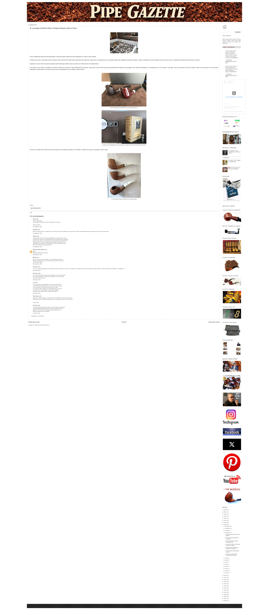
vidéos (228, 40)
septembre (227, 532)
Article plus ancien (214, 322)
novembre (227, 528)
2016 (225, 579)
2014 (225, 583)
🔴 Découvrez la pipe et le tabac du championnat (234, 168)
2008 (225, 596)
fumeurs (239, 39)
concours (224, 40)
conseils (236, 41)
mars (226, 568)
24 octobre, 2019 (36, 270)
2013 (225, 585)
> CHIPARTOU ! (226, 157)
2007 (225, 598)
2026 (225, 509)
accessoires (229, 41)
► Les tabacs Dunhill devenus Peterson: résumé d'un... (231, 548)
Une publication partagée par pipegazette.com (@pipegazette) (237, 111)
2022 (225, 518)
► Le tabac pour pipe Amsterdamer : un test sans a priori (234, 152)
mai (226, 564)
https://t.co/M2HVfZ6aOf (231, 71)
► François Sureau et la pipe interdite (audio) (231, 541)
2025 (225, 512)
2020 (225, 522)
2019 (225, 524)
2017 (225, 577)
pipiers (230, 39)
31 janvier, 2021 (36, 313)
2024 (225, 514)
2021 (225, 520)
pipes (227, 39)
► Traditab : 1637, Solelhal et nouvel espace (234, 161)
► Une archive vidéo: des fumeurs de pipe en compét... (232, 545)
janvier (226, 572)
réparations (225, 43)
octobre (227, 530)
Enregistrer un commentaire (38, 316)
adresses (234, 39)
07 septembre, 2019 (37, 226)
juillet (226, 560)
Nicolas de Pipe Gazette (39, 249)
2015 (225, 581)
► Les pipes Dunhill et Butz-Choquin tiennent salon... (231, 555)
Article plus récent (33, 322)
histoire (224, 41)
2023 (225, 516)
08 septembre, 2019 (37, 254)
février (226, 570)
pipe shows (238, 40)
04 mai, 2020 (36, 302)
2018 (225, 575)
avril (226, 566)
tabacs (223, 39)
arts (233, 41)
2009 (225, 594)
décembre (227, 526)
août (226, 557)
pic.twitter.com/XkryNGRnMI (231, 57)
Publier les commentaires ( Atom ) (42, 325)
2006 (225, 600)
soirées (232, 40)
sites (240, 41)
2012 (225, 588)
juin (226, 562)
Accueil (124, 322)
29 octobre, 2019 (36, 279)
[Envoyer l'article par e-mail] (31, 212)
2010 (225, 592)
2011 (225, 590)
